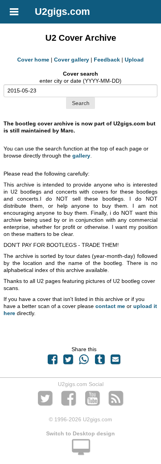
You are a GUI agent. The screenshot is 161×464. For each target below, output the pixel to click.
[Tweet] (68, 361)
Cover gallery (71, 59)
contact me (110, 306)
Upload (134, 59)
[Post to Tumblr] (99, 361)
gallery (81, 155)
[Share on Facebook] (52, 361)
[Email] (115, 361)
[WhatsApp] (84, 361)
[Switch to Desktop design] (80, 451)
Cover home (33, 59)
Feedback (107, 59)
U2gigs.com (62, 11)
